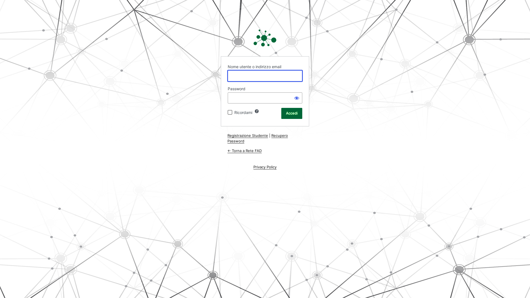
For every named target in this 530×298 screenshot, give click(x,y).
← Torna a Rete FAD (244, 150)
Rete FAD (265, 38)
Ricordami (243, 112)
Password (236, 88)
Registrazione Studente (247, 135)
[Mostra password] (296, 97)
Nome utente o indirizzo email (254, 66)
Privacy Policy (265, 167)
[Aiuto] (256, 111)
